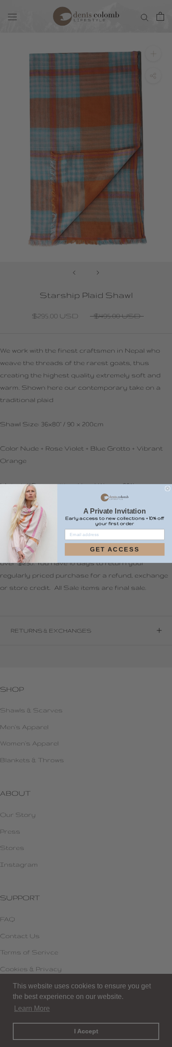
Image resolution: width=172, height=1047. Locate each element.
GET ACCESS (114, 549)
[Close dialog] (167, 488)
